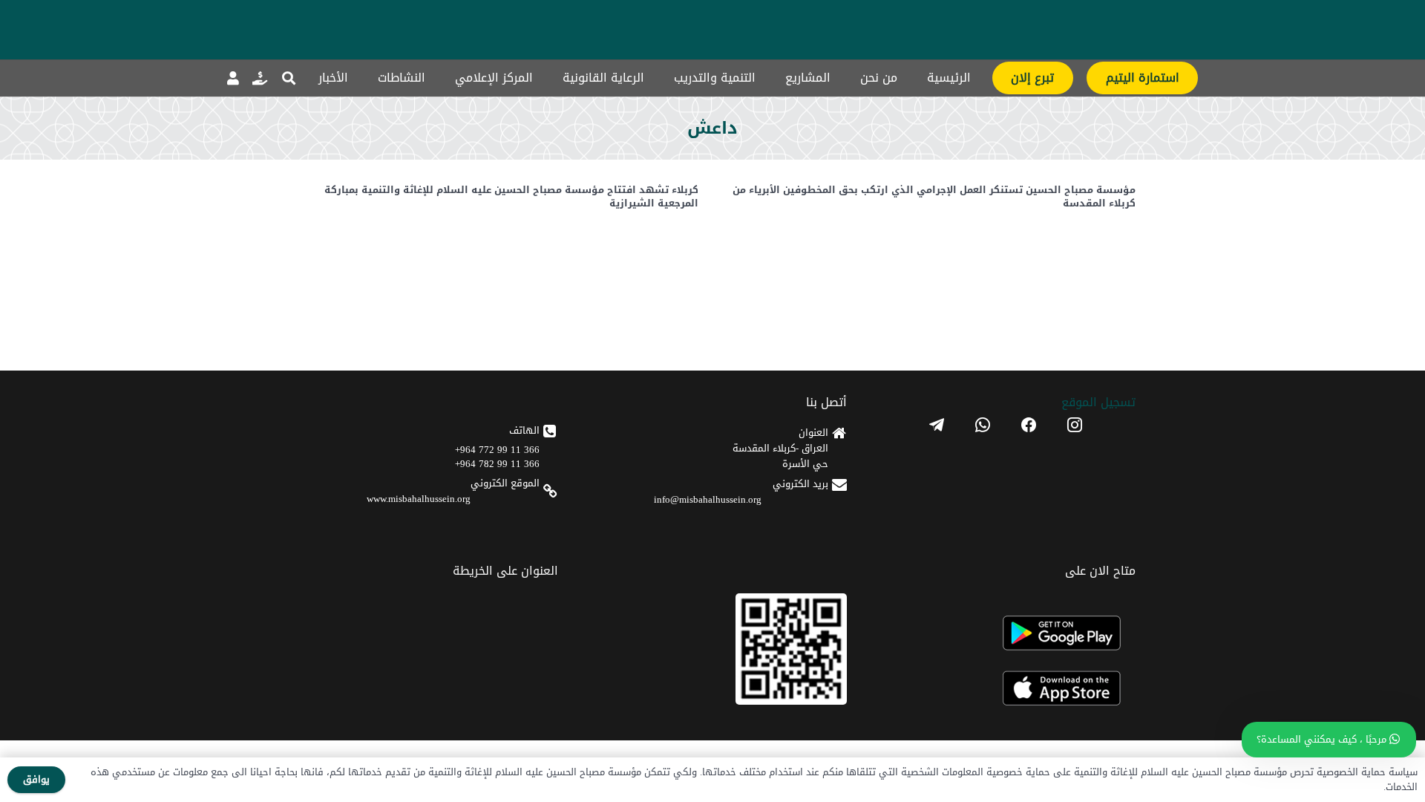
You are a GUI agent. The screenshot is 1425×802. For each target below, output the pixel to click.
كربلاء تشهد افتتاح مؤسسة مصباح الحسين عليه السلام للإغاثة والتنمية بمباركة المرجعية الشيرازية (511, 196)
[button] (289, 78)
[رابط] (259, 78)
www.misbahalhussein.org (419, 498)
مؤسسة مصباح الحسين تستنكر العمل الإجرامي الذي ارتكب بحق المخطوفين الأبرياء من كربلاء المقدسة (934, 196)
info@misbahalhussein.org (707, 499)
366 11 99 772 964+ (497, 449)
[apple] (1006, 689)
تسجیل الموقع (1098, 402)
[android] (1006, 633)
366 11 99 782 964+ (497, 463)
